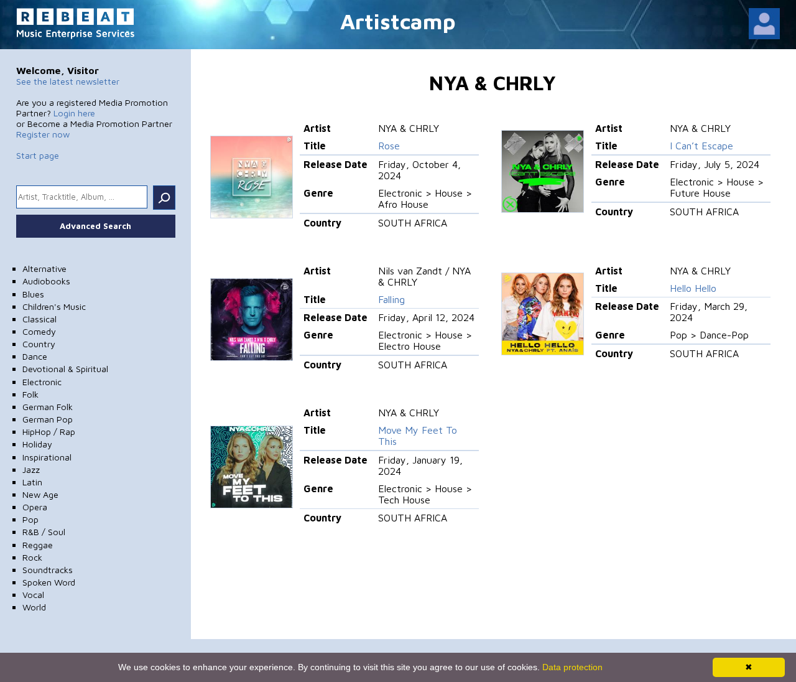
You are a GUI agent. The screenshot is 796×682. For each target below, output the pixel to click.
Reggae (37, 545)
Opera (34, 507)
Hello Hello (693, 288)
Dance (34, 356)
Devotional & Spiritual (65, 368)
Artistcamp (398, 21)
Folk (30, 394)
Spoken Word (48, 582)
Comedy (39, 331)
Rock (32, 557)
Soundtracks (47, 569)
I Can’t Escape (701, 145)
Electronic (42, 381)
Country (38, 344)
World (34, 607)
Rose (389, 145)
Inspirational (47, 457)
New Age (40, 494)
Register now (43, 134)
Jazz (31, 469)
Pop (30, 519)
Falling (391, 299)
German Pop (47, 419)
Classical (39, 319)
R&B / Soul (43, 531)
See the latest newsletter (67, 81)
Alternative (44, 268)
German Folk (47, 406)
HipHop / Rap (48, 431)
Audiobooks (46, 281)
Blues (33, 294)
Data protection (572, 667)
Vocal (33, 594)
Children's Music (54, 306)
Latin (32, 482)
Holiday (37, 444)
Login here (74, 113)
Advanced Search (95, 226)
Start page (37, 155)
